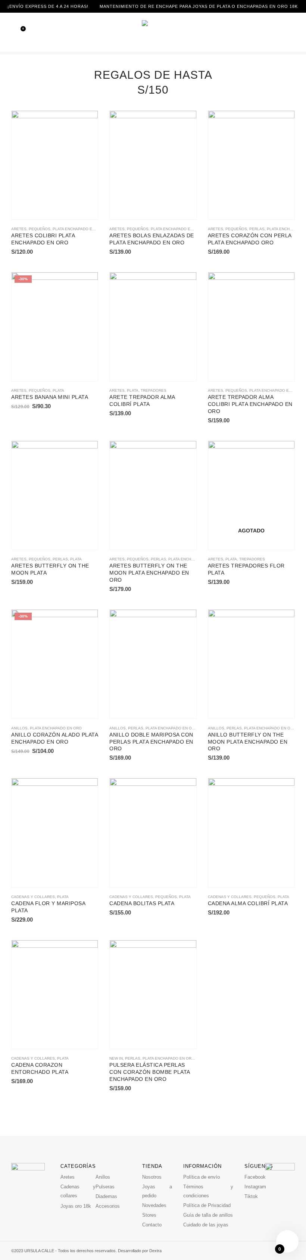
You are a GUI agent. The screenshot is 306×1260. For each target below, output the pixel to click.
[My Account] (301, 31)
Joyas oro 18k (75, 1206)
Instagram (255, 1186)
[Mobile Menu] (5, 32)
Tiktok (251, 1196)
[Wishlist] (18, 32)
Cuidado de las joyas (205, 1225)
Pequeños (39, 229)
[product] (55, 165)
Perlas (257, 229)
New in (116, 1058)
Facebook (255, 1177)
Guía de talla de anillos (208, 1215)
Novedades (154, 1205)
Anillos (19, 728)
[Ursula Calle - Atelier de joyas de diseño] (153, 32)
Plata (58, 390)
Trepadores (153, 390)
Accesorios (108, 1206)
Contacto (152, 1225)
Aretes (18, 229)
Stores (149, 1215)
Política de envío (201, 1177)
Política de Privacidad (207, 1205)
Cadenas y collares (33, 897)
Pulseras (105, 1186)
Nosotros (152, 1177)
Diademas (106, 1196)
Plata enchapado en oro (78, 229)
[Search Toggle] (291, 32)
